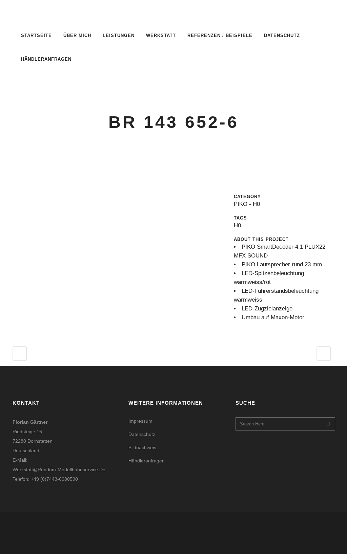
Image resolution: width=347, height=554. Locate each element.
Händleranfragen (146, 460)
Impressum (140, 421)
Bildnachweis (142, 447)
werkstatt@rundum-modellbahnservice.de (59, 469)
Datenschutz (141, 434)
